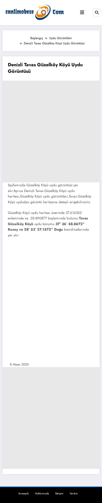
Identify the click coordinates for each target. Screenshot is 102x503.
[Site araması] (97, 12)
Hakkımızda (42, 493)
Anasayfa (23, 493)
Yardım (74, 493)
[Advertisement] (51, 131)
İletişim (59, 493)
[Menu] (82, 12)
